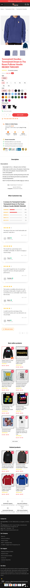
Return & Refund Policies (6, 555)
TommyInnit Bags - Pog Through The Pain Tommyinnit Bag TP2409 (7, 408)
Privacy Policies (4, 540)
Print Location (5, 103)
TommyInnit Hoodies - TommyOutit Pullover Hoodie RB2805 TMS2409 (22, 466)
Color (3, 88)
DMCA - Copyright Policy (6, 542)
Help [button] (27, 586)
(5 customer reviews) (13, 70)
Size (3, 80)
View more (15, 441)
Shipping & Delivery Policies (7, 551)
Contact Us (3, 557)
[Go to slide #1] (7, 53)
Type (3, 75)
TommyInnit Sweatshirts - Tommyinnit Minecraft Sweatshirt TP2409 (21, 385)
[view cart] (28, 4)
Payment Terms (4, 553)
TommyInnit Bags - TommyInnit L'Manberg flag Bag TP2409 (21, 408)
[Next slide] (27, 30)
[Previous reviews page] (20, 333)
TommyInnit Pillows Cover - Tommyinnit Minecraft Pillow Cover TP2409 (8, 385)
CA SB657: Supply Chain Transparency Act (10, 544)
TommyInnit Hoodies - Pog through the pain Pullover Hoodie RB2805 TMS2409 (8, 466)
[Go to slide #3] (22, 53)
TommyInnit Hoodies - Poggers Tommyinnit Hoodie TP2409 (7, 489)
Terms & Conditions (5, 538)
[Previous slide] (2, 30)
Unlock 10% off (3, 581)
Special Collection (17, 187)
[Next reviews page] (27, 333)
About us (3, 536)
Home (2, 9)
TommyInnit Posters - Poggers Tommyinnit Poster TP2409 (20, 362)
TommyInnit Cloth (9, 9)
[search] (26, 4)
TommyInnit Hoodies (21, 9)
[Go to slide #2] (15, 53)
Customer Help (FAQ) (6, 559)
